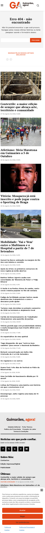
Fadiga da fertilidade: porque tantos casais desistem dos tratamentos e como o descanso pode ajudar (19, 299)
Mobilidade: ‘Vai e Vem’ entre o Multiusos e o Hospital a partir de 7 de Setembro (17, 246)
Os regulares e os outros (11, 361)
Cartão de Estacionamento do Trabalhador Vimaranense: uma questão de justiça (19, 318)
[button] (42, 490)
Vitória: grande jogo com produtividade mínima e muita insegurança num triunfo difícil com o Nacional (21, 328)
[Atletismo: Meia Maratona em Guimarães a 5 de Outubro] (21, 132)
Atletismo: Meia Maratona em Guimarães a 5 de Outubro (19, 153)
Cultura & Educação (8, 482)
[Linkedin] (14, 449)
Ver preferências (22, 522)
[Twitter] (8, 449)
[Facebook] (3, 449)
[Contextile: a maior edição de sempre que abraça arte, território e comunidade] (21, 86)
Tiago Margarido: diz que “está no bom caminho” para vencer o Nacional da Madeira (20, 344)
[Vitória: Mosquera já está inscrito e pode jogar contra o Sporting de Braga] (21, 178)
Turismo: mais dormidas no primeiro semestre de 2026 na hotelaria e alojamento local (20, 309)
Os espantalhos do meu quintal (14, 336)
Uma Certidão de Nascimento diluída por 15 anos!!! (19, 377)
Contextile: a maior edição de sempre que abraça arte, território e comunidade (19, 107)
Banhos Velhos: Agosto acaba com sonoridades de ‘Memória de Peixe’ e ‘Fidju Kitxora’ (19, 279)
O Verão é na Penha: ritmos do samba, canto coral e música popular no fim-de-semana (20, 289)
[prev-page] (7, 59)
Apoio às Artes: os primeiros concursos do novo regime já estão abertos (19, 270)
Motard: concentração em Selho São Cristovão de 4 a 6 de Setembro (17, 353)
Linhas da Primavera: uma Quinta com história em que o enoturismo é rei (20, 386)
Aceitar (22, 510)
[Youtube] (26, 449)
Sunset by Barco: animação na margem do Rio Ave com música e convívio (20, 261)
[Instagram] (20, 449)
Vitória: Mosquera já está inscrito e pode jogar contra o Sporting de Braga (20, 199)
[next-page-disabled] (11, 59)
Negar (22, 516)
